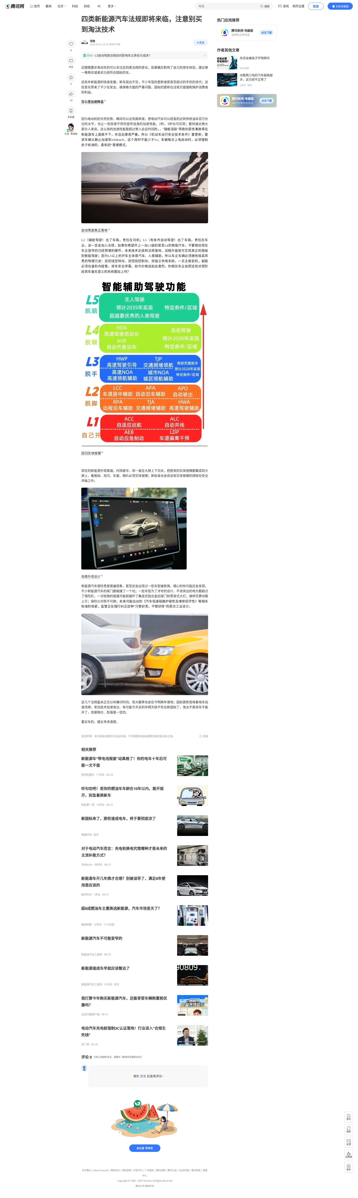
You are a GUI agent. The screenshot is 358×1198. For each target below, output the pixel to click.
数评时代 (86, 894)
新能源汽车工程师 (91, 954)
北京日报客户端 (90, 1014)
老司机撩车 (87, 774)
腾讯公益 (172, 1170)
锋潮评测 (86, 834)
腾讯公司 (140, 1186)
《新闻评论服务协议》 (131, 1057)
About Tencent (100, 1170)
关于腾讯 (86, 1170)
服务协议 (115, 1170)
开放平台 (138, 1170)
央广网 (85, 1044)
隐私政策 (126, 1170)
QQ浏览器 (184, 1170)
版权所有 (149, 1186)
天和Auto (86, 864)
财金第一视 (87, 804)
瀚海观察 (86, 924)
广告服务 (149, 1170)
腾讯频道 (195, 1170)
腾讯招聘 (160, 1170)
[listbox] (144, 896)
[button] (266, 32)
